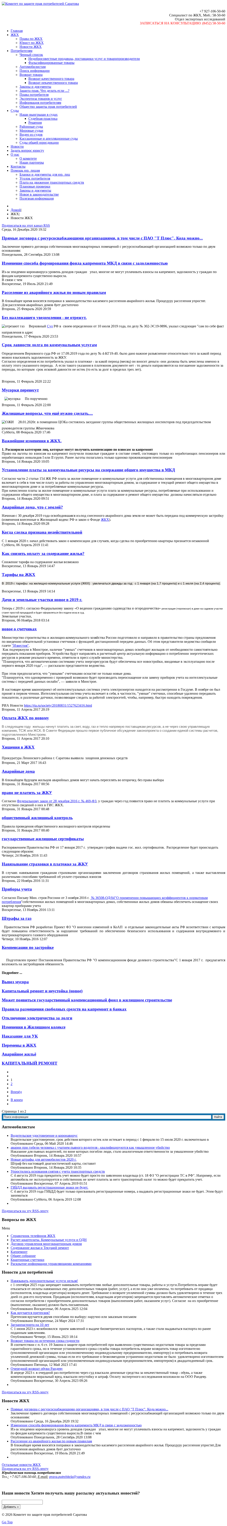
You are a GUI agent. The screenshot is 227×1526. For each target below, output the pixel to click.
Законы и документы (35, 86)
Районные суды (31, 126)
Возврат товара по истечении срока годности (45, 1341)
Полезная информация (37, 198)
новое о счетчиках (19, 629)
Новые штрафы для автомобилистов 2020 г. (43, 1159)
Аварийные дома (18, 771)
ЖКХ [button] (15, 35)
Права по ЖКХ (31, 39)
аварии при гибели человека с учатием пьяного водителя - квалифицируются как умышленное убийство (90, 1147)
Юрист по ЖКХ (32, 43)
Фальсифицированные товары (51, 63)
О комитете (28, 158)
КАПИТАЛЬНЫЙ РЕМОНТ (29, 1063)
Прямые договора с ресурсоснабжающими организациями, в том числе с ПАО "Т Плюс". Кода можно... (102, 238)
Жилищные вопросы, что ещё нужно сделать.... (47, 413)
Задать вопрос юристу (27, 150)
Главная (17, 31)
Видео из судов (31, 134)
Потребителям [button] (21, 51)
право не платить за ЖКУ (27, 792)
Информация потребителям (40, 102)
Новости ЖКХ (31, 47)
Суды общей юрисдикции (39, 142)
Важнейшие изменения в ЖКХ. (32, 441)
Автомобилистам (33, 67)
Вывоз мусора (15, 981)
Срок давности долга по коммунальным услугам (49, 344)
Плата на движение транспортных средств (52, 182)
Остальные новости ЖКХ (21, 1465)
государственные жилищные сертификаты (43, 838)
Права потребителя (34, 94)
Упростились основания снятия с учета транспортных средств (58, 1171)
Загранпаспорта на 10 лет (30, 1325)
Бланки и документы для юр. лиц (45, 174)
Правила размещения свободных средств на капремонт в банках (64, 1009)
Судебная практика (42, 118)
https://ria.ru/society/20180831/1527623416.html (58, 705)
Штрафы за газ (16, 918)
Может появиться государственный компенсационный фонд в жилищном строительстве (87, 1000)
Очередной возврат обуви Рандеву (37, 1369)
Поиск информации (35, 71)
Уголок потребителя (35, 178)
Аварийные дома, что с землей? (32, 507)
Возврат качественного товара (51, 79)
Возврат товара (31, 75)
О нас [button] (15, 154)
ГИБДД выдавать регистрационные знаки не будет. (49, 1187)
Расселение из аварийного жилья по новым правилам (54, 292)
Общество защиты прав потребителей (48, 106)
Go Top (7, 1522)
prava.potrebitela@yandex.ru (69, 1477)
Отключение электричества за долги (37, 1018)
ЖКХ (105, 519)
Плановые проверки (35, 186)
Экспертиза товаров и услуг (41, 98)
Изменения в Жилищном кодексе (33, 1027)
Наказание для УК (20, 1036)
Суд (50, 326)
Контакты (18, 166)
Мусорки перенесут (20, 390)
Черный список (31, 55)
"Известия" (20, 645)
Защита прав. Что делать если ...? (44, 90)
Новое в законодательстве (39, 194)
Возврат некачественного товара (53, 83)
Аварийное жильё (19, 1054)
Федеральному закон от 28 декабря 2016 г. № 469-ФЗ (56, 801)
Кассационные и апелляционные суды (49, 138)
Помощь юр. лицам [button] (25, 170)
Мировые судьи (31, 130)
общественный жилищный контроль (37, 817)
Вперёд (16, 1092)
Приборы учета (17, 889)
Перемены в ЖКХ (19, 1045)
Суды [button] (15, 110)
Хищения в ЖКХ (18, 747)
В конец (17, 1100)
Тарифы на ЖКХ (18, 574)
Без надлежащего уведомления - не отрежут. (44, 317)
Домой (16, 210)
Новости (17, 146)
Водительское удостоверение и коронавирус (44, 1135)
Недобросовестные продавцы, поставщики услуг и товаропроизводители (84, 59)
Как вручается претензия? (30, 1313)
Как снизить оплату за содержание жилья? (43, 553)
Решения (35, 122)
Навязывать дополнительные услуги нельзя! (44, 1281)
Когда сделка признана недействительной (42, 532)
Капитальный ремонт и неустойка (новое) (42, 991)
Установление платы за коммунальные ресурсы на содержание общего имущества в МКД (88, 470)
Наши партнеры (32, 162)
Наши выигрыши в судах (39, 114)
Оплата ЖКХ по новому (25, 718)
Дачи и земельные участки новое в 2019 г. (42, 599)
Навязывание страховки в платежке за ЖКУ (45, 864)
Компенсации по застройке (28, 947)
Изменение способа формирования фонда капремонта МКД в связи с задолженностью (85, 263)
